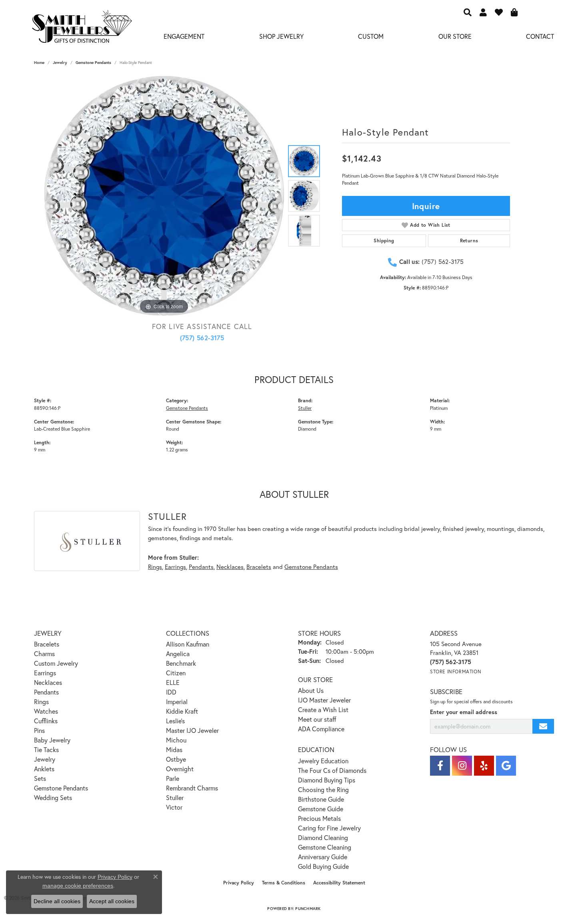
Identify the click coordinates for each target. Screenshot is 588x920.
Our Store (455, 36)
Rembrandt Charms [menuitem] (192, 788)
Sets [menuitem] (40, 778)
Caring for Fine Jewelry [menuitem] (329, 828)
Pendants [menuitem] (46, 692)
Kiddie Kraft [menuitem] (182, 711)
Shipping (384, 240)
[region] (164, 196)
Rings (155, 567)
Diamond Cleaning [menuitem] (323, 837)
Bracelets (258, 567)
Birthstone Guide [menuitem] (321, 799)
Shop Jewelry (281, 36)
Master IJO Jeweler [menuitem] (192, 730)
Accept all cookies (111, 901)
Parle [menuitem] (172, 778)
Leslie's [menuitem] (175, 720)
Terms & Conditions (283, 883)
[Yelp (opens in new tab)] (484, 766)
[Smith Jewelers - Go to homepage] (81, 29)
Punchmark (307, 908)
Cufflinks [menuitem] (46, 720)
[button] (468, 12)
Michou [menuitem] (176, 740)
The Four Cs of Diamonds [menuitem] (332, 770)
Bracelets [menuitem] (46, 644)
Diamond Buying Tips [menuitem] (326, 780)
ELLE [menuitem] (173, 682)
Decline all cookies (57, 901)
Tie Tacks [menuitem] (46, 749)
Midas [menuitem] (174, 749)
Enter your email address (463, 712)
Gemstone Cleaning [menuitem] (324, 847)
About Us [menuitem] (311, 690)
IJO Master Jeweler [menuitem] (324, 700)
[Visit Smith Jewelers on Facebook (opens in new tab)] (440, 766)
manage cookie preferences (77, 885)
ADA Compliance (321, 728)
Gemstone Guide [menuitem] (320, 808)
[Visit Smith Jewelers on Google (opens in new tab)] (506, 766)
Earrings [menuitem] (45, 673)
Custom (371, 36)
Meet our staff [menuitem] (317, 719)
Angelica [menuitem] (178, 653)
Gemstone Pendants (93, 62)
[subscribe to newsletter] (543, 726)
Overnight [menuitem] (180, 768)
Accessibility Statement (339, 883)
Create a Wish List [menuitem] (323, 709)
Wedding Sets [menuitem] (53, 797)
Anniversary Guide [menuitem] (322, 856)
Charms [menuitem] (44, 653)
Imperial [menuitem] (177, 701)
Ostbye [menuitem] (176, 759)
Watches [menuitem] (46, 711)
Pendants (201, 567)
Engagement (184, 36)
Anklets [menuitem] (44, 768)
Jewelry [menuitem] (44, 759)
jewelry (60, 62)
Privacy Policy (238, 883)
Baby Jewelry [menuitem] (52, 740)
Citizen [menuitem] (176, 673)
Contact (540, 36)
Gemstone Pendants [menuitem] (61, 788)
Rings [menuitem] (41, 701)
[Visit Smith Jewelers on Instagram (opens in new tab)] (462, 766)
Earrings (175, 567)
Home (39, 62)
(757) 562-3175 (202, 337)
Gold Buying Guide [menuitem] (323, 866)
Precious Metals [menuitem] (319, 818)
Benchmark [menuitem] (181, 663)
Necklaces (230, 567)
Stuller (305, 408)
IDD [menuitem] (171, 692)
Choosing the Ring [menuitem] (323, 789)
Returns (469, 240)
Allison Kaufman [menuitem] (187, 644)
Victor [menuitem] (174, 807)
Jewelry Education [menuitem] (323, 760)
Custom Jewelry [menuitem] (56, 663)
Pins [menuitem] (39, 730)
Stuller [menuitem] (175, 797)
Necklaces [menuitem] (48, 682)
